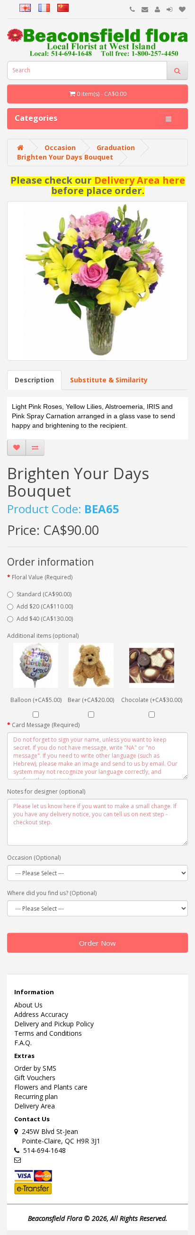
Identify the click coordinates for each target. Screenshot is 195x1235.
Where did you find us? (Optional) (52, 893)
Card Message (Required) (46, 725)
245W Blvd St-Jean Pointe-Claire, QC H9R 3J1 (57, 1136)
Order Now (97, 942)
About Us (28, 1004)
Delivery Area (34, 1105)
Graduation (116, 147)
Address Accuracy (41, 1014)
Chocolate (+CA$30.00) (151, 700)
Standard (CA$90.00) (44, 594)
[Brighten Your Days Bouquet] (97, 281)
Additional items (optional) (43, 636)
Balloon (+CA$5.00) (36, 700)
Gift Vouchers (34, 1077)
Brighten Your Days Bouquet (65, 156)
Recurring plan (36, 1096)
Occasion (60, 147)
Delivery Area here (139, 180)
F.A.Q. (23, 1042)
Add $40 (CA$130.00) (45, 619)
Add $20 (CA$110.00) (45, 606)
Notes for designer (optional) (46, 791)
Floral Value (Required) (42, 577)
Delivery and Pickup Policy (54, 1023)
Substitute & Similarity (109, 379)
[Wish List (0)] (182, 9)
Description (34, 379)
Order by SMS (35, 1068)
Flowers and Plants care (51, 1087)
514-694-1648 (42, 1150)
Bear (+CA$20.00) (91, 700)
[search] (177, 70)
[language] (13, 6)
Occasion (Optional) (34, 858)
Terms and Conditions (48, 1033)
